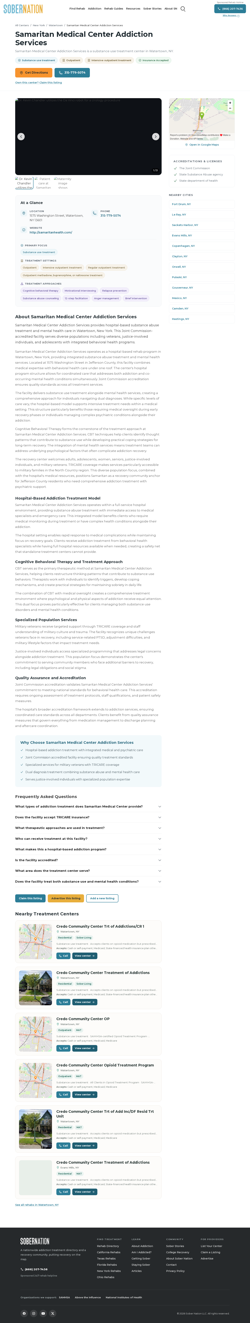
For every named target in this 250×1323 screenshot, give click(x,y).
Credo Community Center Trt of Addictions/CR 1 (100, 926)
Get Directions (36, 72)
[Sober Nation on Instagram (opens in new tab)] (33, 1313)
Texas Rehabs (106, 1258)
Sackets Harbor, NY (185, 225)
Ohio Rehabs (105, 1277)
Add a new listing (102, 898)
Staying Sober (141, 1264)
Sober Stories (152, 8)
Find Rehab (77, 8)
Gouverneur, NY (182, 287)
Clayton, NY (179, 256)
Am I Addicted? (142, 1252)
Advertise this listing (65, 898)
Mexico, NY (179, 298)
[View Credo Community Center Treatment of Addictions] (35, 988)
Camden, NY (180, 308)
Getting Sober (141, 1258)
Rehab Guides (113, 8)
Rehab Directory (108, 1246)
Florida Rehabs (107, 1264)
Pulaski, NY (179, 277)
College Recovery (177, 1252)
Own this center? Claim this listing (38, 82)
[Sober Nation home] (23, 9)
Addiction (94, 8)
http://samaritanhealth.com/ (51, 232)
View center (83, 955)
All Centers (22, 25)
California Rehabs (108, 1252)
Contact (171, 1264)
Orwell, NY (179, 266)
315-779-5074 (74, 72)
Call (65, 955)
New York (39, 25)
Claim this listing (30, 898)
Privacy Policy (175, 1271)
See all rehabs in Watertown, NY (37, 1205)
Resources (133, 8)
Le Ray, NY (179, 214)
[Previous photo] (21, 136)
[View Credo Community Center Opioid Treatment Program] (35, 1080)
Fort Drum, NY (181, 204)
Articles (137, 1271)
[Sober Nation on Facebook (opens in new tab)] (24, 1313)
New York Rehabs (109, 1271)
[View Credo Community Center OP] (35, 1034)
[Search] (183, 9)
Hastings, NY (180, 319)
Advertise (207, 1258)
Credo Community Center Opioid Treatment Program (105, 1065)
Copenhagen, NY (183, 246)
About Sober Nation (179, 1258)
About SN (171, 8)
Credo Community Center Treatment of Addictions (103, 973)
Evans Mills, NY (182, 235)
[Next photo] (155, 136)
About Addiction (142, 1246)
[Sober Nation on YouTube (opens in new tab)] (43, 1313)
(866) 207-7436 (36, 1269)
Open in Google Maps (204, 144)
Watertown (56, 25)
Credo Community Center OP (83, 1019)
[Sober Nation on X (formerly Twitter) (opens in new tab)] (52, 1313)
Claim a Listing (210, 1252)
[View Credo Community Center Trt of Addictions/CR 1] (35, 941)
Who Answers (231, 15)
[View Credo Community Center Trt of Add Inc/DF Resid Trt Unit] (35, 1129)
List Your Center (211, 1246)
